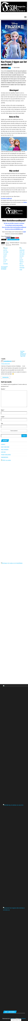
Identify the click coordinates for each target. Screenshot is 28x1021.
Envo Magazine (22, 1018)
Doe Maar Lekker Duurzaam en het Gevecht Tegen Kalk (23, 354)
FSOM (24, 231)
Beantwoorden (5, 377)
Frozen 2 (3, 244)
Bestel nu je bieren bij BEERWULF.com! (14, 229)
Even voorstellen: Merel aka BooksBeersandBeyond (14, 227)
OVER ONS (3, 452)
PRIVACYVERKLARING (6, 454)
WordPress (12, 1018)
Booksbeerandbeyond (14, 242)
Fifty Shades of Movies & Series (13, 239)
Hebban (25, 202)
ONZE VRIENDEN (4, 449)
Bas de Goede (17, 67)
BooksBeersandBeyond (6, 198)
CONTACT (3, 444)
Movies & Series (15, 244)
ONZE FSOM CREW (5, 447)
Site (2, 423)
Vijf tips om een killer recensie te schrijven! (14, 223)
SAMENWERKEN (4, 457)
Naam (2, 410)
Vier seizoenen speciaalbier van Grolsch (4, 268)
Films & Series (23, 243)
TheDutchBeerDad (7, 361)
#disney (7, 243)
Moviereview (8, 245)
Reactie (3, 389)
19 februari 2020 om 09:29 (5, 363)
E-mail (3, 416)
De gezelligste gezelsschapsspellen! (14, 225)
